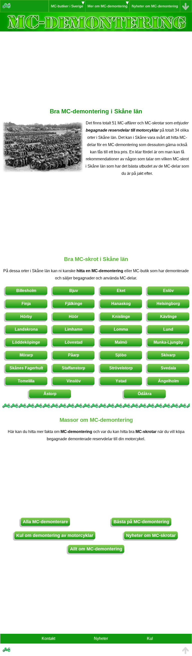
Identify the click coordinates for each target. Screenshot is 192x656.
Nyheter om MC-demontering (155, 6)
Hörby (26, 316)
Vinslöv (73, 381)
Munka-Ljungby (168, 342)
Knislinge (121, 316)
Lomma (121, 329)
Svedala (168, 368)
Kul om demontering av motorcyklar (54, 535)
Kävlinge (168, 316)
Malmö (121, 342)
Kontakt (48, 638)
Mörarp (26, 355)
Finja (26, 303)
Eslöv (168, 290)
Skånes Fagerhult (26, 368)
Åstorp (50, 394)
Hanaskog (121, 303)
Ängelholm (168, 381)
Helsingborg (168, 303)
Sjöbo (120, 355)
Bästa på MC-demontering (141, 521)
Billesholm (26, 290)
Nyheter (101, 638)
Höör (73, 316)
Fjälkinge (73, 303)
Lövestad (73, 342)
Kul (150, 638)
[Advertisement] (96, 66)
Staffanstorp (73, 368)
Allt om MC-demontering (96, 548)
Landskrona (26, 329)
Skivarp (168, 355)
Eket (121, 290)
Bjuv (73, 290)
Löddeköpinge (26, 342)
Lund (168, 329)
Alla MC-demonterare (45, 521)
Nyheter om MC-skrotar (151, 535)
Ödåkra (145, 394)
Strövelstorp (121, 368)
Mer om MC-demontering (108, 6)
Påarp (73, 355)
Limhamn (73, 329)
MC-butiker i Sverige (67, 6)
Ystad (121, 381)
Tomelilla (26, 381)
